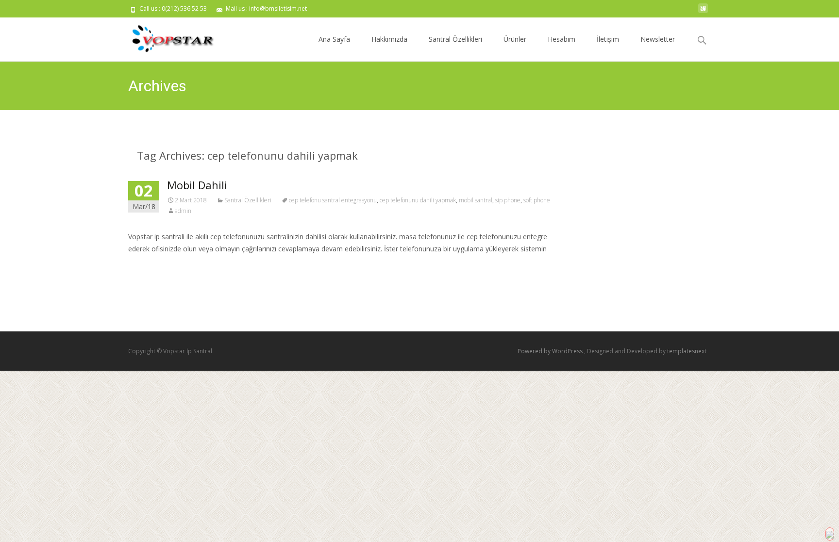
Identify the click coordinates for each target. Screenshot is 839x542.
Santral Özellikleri (455, 39)
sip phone (507, 200)
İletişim (608, 39)
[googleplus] (703, 11)
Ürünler (514, 39)
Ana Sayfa (334, 39)
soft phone (536, 200)
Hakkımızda (389, 39)
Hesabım (561, 39)
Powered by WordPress (551, 351)
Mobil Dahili (197, 185)
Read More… (149, 267)
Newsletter (657, 39)
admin (183, 211)
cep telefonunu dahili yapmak (418, 200)
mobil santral (475, 200)
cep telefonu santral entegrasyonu (333, 200)
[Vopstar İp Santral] (165, 36)
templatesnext (686, 351)
